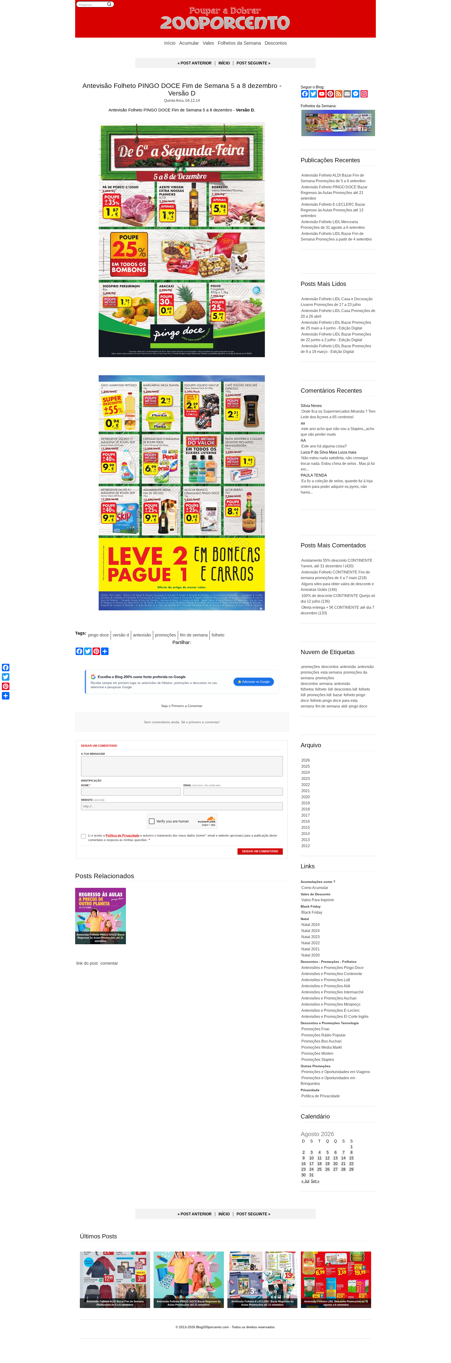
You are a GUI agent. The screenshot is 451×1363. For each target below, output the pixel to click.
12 (327, 1158)
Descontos (276, 43)
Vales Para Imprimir (317, 900)
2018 (305, 809)
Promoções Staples (317, 1060)
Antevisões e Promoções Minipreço (330, 1004)
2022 (305, 785)
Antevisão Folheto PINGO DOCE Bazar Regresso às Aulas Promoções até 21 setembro (334, 192)
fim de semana (194, 635)
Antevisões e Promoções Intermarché (332, 992)
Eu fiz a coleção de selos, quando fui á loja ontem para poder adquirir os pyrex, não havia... (337, 486)
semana (326, 684)
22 (351, 1164)
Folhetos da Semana (239, 43)
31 (311, 1175)
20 (335, 1164)
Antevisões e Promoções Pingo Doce (332, 968)
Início (169, 43)
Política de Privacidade (320, 1096)
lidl (330, 689)
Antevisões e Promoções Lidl (325, 980)
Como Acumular (314, 888)
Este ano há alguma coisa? (324, 446)
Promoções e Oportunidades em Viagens (335, 1072)
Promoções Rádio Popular (323, 1035)
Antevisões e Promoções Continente (331, 974)
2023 (305, 779)
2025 (305, 766)
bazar (337, 695)
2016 (305, 821)
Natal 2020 (310, 955)
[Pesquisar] (109, 4)
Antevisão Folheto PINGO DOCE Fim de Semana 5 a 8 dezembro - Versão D (181, 89)
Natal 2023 (310, 937)
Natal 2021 (310, 949)
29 (351, 1169)
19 (327, 1164)
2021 (305, 791)
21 (343, 1164)
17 (311, 1164)
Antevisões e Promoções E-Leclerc (330, 1010)
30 (303, 1175)
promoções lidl (319, 695)
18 (319, 1164)
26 (327, 1169)
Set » (315, 1181)
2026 (305, 760)
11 (320, 1158)
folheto (218, 635)
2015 (305, 828)
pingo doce (98, 635)
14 (343, 1158)
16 (303, 1164)
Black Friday (311, 912)
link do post (87, 963)
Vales (208, 43)
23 (303, 1169)
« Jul (305, 1181)
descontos (329, 667)
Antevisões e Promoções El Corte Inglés (335, 1017)
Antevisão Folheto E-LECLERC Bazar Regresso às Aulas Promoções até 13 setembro (333, 210)
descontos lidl (345, 689)
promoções (165, 635)
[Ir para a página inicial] (225, 17)
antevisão (142, 635)
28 (343, 1169)
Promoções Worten (317, 1053)
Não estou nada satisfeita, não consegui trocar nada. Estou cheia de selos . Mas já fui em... (338, 463)
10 (311, 1158)
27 (335, 1169)
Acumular (189, 43)
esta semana (331, 672)
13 (335, 1158)
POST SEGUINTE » (253, 63)
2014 (305, 834)
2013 (305, 840)
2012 (305, 846)
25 (319, 1169)
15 (351, 1158)
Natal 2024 (310, 925)
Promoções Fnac (315, 1029)
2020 (305, 797)
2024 (305, 772)
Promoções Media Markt (321, 1047)
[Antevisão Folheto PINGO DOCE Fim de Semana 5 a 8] (181, 241)
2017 (305, 815)
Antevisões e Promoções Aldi (325, 986)
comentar (109, 963)
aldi (344, 706)
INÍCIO (224, 63)
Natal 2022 (310, 943)
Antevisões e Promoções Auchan (329, 998)
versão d (121, 635)
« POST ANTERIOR (195, 63)
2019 (305, 803)
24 (311, 1169)
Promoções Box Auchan (321, 1041)
